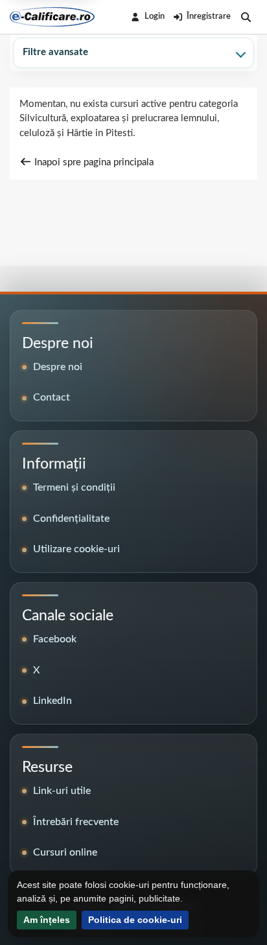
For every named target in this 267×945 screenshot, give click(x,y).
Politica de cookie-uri (135, 920)
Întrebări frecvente (76, 822)
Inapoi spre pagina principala (93, 162)
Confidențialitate (71, 518)
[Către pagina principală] (52, 17)
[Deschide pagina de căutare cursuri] (246, 17)
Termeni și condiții (74, 487)
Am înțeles (46, 920)
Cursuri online (65, 852)
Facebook (54, 639)
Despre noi (57, 367)
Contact (51, 397)
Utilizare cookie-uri (76, 549)
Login (155, 16)
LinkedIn (52, 700)
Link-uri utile (62, 791)
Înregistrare (209, 16)
